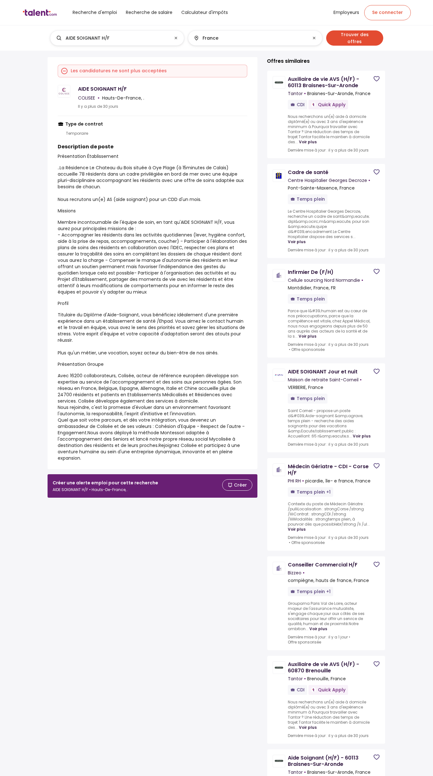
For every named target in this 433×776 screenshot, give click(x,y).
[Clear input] (176, 38)
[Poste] (111, 38)
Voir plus (308, 142)
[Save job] (376, 78)
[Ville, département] (249, 38)
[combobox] (117, 38)
